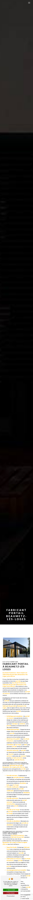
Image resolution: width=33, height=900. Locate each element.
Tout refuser (11, 893)
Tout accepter (11, 890)
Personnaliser (11, 896)
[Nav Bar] (29, 2)
